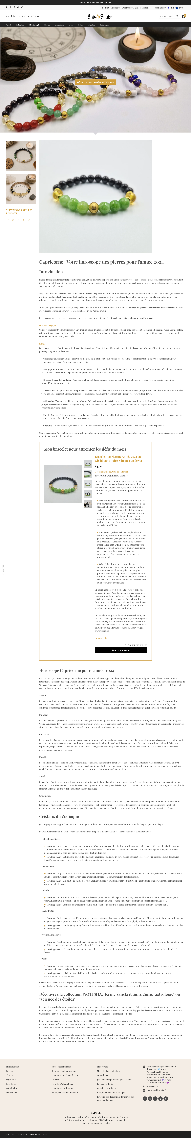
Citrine (115, 471)
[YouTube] (18, 7)
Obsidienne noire (103, 471)
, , (111, 471)
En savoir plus (101, 638)
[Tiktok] (22, 7)
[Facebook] (7, 7)
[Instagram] (11, 7)
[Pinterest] (15, 7)
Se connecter (160, 7)
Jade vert (124, 471)
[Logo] (100, 16)
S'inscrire (146, 7)
